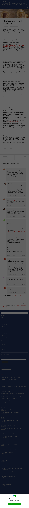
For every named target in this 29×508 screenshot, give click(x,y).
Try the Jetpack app (14, 503)
